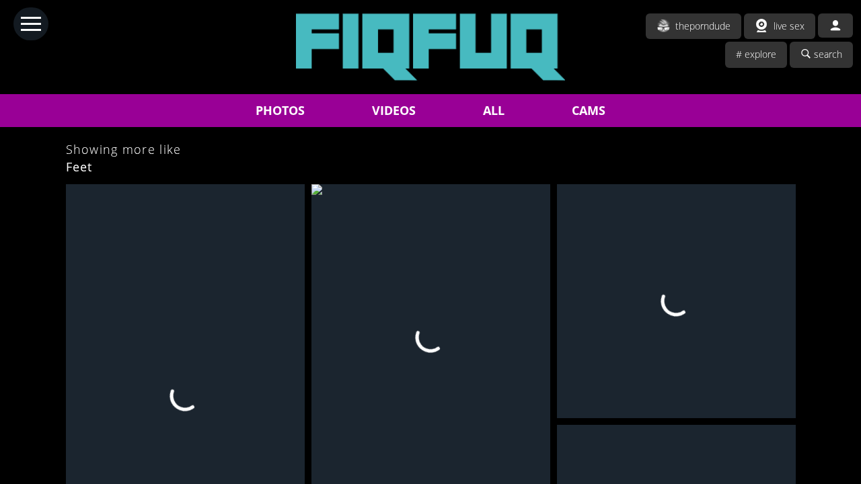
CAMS (588, 110)
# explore (756, 54)
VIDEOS (394, 110)
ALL (493, 110)
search (828, 54)
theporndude (703, 25)
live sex (789, 25)
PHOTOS (280, 110)
